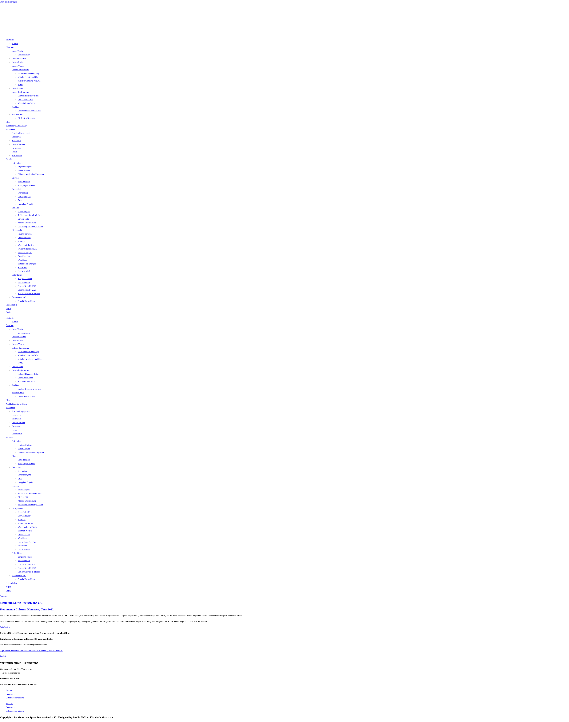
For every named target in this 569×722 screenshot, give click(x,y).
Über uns (9, 47)
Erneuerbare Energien (27, 264)
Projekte (9, 159)
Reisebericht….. (6, 627)
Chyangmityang (24, 196)
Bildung (15, 178)
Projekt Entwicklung (26, 301)
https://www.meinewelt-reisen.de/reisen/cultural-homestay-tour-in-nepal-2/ (31, 650)
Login (8, 312)
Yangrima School (25, 279)
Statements (16, 140)
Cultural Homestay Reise (28, 96)
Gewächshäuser (24, 237)
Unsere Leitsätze (19, 58)
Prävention (16, 163)
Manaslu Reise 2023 (26, 103)
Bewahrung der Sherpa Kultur (30, 226)
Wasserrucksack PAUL (27, 249)
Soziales (15, 208)
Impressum (10, 694)
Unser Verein (17, 51)
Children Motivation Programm (31, 174)
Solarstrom (22, 267)
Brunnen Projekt (25, 252)
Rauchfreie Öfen (25, 234)
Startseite (10, 40)
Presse (14, 152)
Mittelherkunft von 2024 (28, 77)
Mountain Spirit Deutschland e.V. (21, 602)
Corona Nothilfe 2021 (27, 290)
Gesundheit (16, 189)
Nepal (8, 308)
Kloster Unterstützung (27, 223)
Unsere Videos (18, 66)
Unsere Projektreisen (20, 92)
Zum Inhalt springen (8, 2)
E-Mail (15, 44)
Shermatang (23, 193)
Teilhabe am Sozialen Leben (29, 215)
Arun (20, 200)
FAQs (20, 85)
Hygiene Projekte (25, 167)
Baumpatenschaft (19, 297)
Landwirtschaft (24, 271)
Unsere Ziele (17, 62)
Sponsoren (16, 137)
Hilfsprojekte (17, 230)
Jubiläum (15, 107)
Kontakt (9, 690)
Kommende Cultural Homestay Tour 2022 (27, 609)
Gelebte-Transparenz (20, 70)
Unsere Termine (18, 144)
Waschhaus (22, 260)
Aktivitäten (10, 129)
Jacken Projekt (24, 170)
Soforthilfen (17, 275)
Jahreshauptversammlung (28, 73)
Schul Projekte (24, 182)
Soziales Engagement (21, 133)
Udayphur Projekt (25, 204)
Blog (8, 122)
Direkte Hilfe (23, 219)
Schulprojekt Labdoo (26, 185)
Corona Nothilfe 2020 (27, 286)
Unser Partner (17, 88)
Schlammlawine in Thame (29, 293)
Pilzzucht (21, 241)
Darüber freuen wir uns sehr (29, 111)
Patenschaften (11, 305)
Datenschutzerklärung (15, 698)
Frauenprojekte (24, 211)
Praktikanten (17, 155)
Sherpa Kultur (18, 114)
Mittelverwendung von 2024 (29, 81)
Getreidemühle (24, 256)
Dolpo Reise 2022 (25, 99)
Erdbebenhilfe (24, 282)
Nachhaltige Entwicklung (16, 126)
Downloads (16, 148)
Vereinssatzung (24, 55)
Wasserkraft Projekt (26, 245)
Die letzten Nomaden (26, 118)
